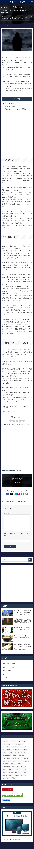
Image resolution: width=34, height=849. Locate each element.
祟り (5, 772)
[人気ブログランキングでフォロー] (12, 796)
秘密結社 (25, 772)
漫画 (11, 769)
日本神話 (6, 764)
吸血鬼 (16, 752)
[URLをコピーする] (26, 494)
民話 (5, 769)
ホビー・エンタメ (9, 678)
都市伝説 (16, 10)
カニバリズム (21, 741)
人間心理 (24, 749)
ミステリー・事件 (9, 667)
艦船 (5, 775)
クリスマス (6, 744)
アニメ (12, 741)
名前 (5, 538)
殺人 (23, 766)
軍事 (23, 775)
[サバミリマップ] (17, 2)
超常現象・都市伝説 (7, 10)
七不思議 (16, 749)
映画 (13, 764)
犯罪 (18, 769)
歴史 (5, 674)
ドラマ (23, 746)
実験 (14, 758)
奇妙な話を (7, 755)
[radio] (10, 421)
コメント (6, 513)
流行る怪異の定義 (10, 106)
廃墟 (26, 758)
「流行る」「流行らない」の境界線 (15, 109)
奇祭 (15, 755)
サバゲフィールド (17, 744)
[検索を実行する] (30, 560)
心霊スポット (7, 761)
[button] (7, 494)
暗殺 (20, 764)
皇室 (24, 769)
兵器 (5, 752)
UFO (5, 741)
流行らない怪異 (9, 103)
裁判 (11, 775)
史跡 (10, 752)
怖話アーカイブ (18, 761)
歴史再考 (15, 766)
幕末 (20, 758)
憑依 (27, 761)
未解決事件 (6, 766)
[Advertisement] (17, 134)
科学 (17, 772)
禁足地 (11, 772)
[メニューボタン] (32, 2)
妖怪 (21, 755)
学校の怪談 (6, 758)
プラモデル (7, 749)
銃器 (14, 778)
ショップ (6, 746)
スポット (15, 746)
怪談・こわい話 (8, 671)
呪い (23, 752)
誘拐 (17, 775)
